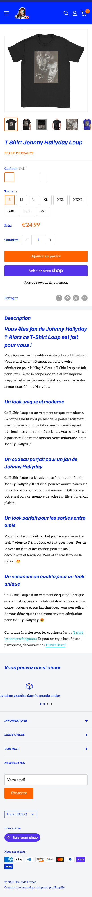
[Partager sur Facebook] (59, 298)
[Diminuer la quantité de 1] (26, 240)
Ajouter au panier (46, 256)
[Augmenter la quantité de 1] (50, 240)
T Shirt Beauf (55, 645)
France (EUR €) (17, 814)
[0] (84, 13)
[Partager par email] (84, 298)
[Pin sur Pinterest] (67, 298)
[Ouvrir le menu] (6, 13)
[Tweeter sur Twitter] (76, 298)
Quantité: (11, 240)
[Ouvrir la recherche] (66, 13)
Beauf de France (18, 153)
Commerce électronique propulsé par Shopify (34, 887)
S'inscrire (19, 793)
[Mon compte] (75, 13)
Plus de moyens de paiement (46, 283)
